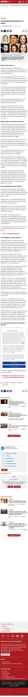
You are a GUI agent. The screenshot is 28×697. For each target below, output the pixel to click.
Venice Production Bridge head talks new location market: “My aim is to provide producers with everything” (17, 525)
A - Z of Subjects (6, 628)
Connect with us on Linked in (12, 636)
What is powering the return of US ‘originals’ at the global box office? (17, 501)
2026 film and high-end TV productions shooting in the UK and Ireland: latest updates (17, 415)
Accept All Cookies (14, 366)
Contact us (4, 626)
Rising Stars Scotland (15, 5)
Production (19, 382)
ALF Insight (5, 675)
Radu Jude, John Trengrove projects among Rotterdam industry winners (13, 376)
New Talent (12, 382)
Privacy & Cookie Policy (19, 682)
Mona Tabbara (19, 419)
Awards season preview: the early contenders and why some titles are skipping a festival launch (17, 513)
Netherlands (6, 382)
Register (17, 486)
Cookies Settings (14, 362)
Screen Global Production (8, 677)
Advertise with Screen (7, 624)
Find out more (5, 654)
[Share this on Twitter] (5, 31)
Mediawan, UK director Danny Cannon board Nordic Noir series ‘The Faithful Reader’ (16, 403)
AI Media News (6, 673)
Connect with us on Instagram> (22, 636)
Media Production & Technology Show (12, 663)
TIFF (3, 5)
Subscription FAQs (14, 685)
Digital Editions (6, 631)
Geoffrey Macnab (7, 26)
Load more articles (14, 435)
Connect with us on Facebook (3, 636)
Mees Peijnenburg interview (11, 233)
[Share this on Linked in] (8, 31)
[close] (27, 28)
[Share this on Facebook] (2, 31)
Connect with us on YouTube (17, 636)
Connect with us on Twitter (8, 636)
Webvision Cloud (17, 690)
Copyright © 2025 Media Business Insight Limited (13, 684)
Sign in (8, 28)
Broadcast (5, 672)
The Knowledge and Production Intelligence (13, 678)
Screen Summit (6, 662)
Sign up (4, 470)
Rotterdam (5, 385)
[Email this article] (10, 31)
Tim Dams (24, 529)
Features (3, 18)
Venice (7, 5)
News (10, 400)
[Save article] (26, 31)
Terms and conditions (6, 682)
